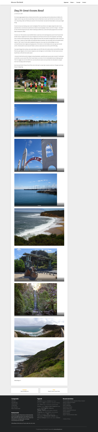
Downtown (58, 402)
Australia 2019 (14, 402)
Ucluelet (51, 414)
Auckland (49, 401)
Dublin (38, 404)
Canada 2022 (14, 405)
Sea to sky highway (55, 412)
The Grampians (43, 414)
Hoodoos (39, 406)
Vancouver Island (49, 415)
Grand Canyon (48, 404)
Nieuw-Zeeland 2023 (15, 408)
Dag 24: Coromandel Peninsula (69, 410)
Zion (38, 419)
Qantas (43, 412)
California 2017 (14, 403)
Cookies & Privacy (66, 418)
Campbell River (48, 402)
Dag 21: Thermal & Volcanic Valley (70, 414)
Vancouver (40, 416)
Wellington (44, 417)
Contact (84, 2)
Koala (59, 406)
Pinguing (39, 412)
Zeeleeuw (58, 417)
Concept (78, 2)
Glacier (44, 404)
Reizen (72, 2)
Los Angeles (44, 408)
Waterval (39, 417)
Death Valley (54, 402)
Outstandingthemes (58, 429)
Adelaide (39, 401)
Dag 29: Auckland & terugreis (69, 402)
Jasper (43, 406)
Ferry (41, 404)
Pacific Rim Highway (49, 410)
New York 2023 (14, 407)
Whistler (48, 417)
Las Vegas (39, 408)
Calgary (44, 402)
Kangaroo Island (48, 406)
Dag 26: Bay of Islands (67, 407)
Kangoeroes (55, 406)
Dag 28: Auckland (66, 403)
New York (41, 410)
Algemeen (66, 2)
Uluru (54, 414)
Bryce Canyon (39, 402)
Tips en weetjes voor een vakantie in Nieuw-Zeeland (74, 400)
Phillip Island (55, 410)
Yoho (51, 417)
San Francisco (48, 412)
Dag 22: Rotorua (66, 413)
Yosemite (54, 417)
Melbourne (51, 408)
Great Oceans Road (54, 404)
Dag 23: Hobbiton (66, 411)
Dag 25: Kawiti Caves (67, 408)
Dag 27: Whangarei (67, 405)
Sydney (38, 414)
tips (48, 414)
